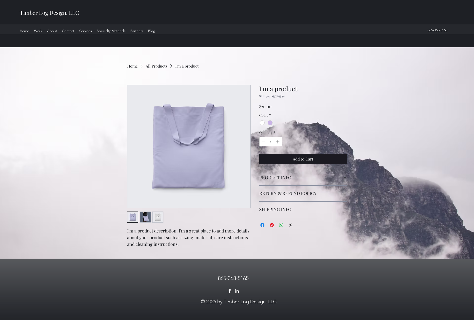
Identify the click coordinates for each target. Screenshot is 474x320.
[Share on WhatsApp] (281, 225)
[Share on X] (291, 225)
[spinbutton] (270, 141)
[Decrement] (263, 141)
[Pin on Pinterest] (272, 225)
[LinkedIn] (237, 290)
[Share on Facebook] (262, 225)
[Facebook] (229, 290)
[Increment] (278, 141)
